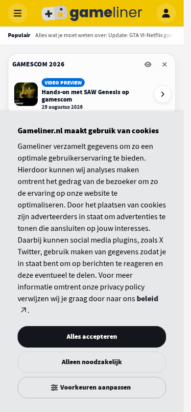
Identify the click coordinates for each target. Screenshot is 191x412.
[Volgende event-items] (162, 94)
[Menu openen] (17, 13)
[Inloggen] (166, 13)
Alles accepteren (92, 336)
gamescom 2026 (38, 64)
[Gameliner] (92, 13)
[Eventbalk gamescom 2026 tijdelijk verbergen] (148, 64)
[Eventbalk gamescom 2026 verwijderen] (164, 64)
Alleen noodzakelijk (92, 362)
